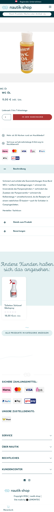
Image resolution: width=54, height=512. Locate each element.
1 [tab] (27, 327)
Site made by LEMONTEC (27, 500)
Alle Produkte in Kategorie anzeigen (27, 333)
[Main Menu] (50, 7)
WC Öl (3, 89)
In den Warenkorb (32, 117)
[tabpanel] (14, 298)
